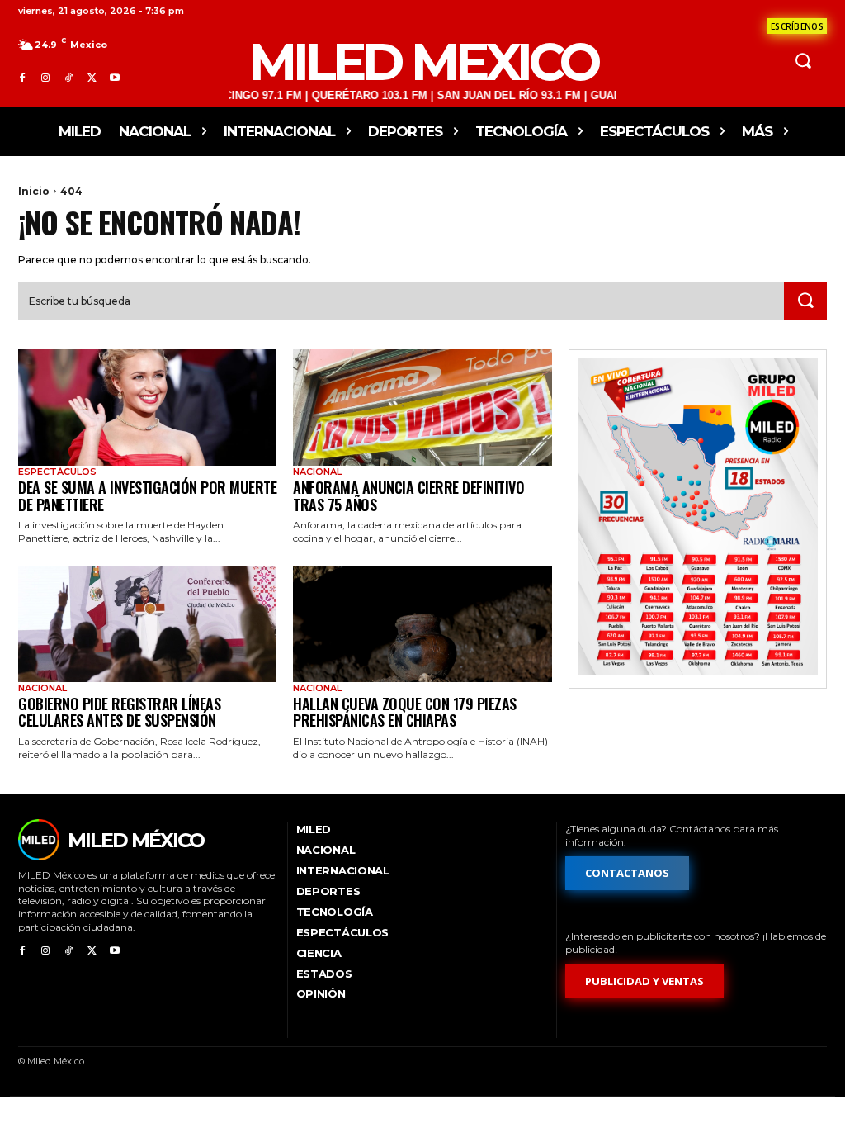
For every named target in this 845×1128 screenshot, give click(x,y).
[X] (91, 78)
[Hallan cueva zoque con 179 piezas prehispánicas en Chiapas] (422, 624)
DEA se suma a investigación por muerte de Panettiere (147, 495)
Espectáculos (57, 472)
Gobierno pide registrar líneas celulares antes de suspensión (119, 712)
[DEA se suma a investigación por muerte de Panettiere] (147, 407)
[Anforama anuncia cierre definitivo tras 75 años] (422, 407)
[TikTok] (68, 78)
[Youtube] (114, 78)
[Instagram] (45, 78)
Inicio (34, 191)
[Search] (805, 301)
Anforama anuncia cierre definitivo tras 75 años (408, 495)
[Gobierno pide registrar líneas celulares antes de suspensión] (147, 624)
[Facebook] (22, 78)
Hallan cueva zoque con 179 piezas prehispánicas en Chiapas (405, 712)
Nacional (317, 472)
